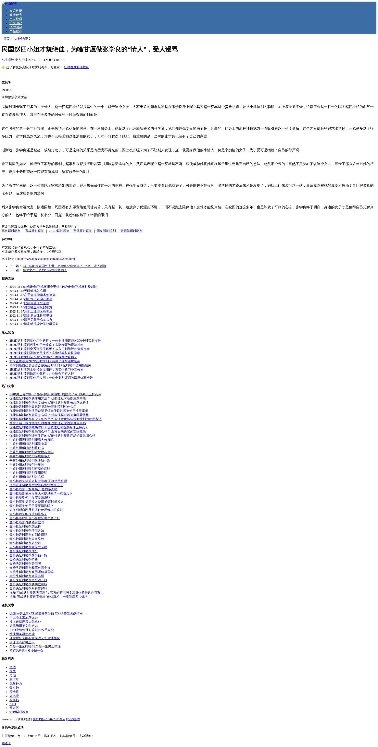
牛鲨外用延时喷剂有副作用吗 (29, 468)
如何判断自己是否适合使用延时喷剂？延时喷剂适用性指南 (50, 365)
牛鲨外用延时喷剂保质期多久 (29, 456)
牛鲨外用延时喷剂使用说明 (28, 472)
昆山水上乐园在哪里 (38, 299)
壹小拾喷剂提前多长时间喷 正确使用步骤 (38, 481)
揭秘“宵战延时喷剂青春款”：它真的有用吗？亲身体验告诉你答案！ (56, 592)
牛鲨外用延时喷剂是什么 (26, 448)
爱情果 (14, 692)
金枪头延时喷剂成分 (23, 551)
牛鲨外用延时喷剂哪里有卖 (28, 443)
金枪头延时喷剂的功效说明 (28, 584)
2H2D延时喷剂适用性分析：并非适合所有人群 (41, 373)
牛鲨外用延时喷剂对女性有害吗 (31, 452)
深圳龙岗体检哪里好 (38, 315)
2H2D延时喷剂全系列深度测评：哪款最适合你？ (43, 357)
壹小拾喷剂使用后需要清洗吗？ (31, 505)
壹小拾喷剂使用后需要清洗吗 (29, 497)
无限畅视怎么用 (35, 290)
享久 (12, 671)
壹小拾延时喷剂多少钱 (25, 543)
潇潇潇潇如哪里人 (22, 642)
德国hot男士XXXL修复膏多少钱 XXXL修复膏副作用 (46, 613)
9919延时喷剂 (18, 712)
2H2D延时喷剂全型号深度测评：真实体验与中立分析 (46, 369)
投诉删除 (74, 719)
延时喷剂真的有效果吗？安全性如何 (34, 638)
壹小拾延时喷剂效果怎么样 (28, 547)
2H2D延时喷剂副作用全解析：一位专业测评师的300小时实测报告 (55, 340)
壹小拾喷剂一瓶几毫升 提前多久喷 (33, 489)
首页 (6, 38)
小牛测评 (8, 60)
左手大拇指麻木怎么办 (40, 295)
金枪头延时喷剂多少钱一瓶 (28, 555)
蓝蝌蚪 (14, 700)
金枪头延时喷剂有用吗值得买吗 (31, 572)
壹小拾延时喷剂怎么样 (25, 526)
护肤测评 (15, 23)
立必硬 (14, 696)
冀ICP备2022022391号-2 (49, 719)
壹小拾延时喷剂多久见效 (26, 538)
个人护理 (15, 19)
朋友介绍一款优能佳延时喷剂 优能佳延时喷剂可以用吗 (47, 423)
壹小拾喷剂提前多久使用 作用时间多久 (36, 501)
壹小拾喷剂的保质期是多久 (28, 514)
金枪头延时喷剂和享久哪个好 (29, 567)
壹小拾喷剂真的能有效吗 (26, 522)
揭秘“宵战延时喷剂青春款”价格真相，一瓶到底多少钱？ (48, 596)
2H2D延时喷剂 (59, 230)
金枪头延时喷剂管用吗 (25, 563)
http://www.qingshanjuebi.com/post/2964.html (46, 258)
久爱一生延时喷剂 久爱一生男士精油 (35, 646)
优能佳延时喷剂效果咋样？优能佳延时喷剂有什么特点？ (48, 427)
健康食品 (15, 15)
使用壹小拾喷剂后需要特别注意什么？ (36, 485)
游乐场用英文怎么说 (23, 625)
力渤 (12, 675)
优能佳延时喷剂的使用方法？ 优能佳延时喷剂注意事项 (47, 398)
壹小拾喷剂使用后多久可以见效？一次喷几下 (40, 493)
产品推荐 (15, 31)
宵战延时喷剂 (34, 230)
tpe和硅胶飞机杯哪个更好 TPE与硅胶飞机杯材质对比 (60, 286)
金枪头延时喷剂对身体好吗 (28, 588)
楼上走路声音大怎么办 (25, 621)
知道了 (6, 743)
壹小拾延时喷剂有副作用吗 (28, 534)
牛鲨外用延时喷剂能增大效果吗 (31, 439)
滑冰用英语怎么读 (22, 634)
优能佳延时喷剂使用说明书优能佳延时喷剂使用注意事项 (48, 410)
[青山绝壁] (9, 3)
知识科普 (15, 10)
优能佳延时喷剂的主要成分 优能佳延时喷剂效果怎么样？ (49, 402)
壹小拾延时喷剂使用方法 (26, 530)
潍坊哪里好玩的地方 (38, 307)
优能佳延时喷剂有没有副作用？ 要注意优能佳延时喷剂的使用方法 (55, 419)
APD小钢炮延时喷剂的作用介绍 (31, 630)
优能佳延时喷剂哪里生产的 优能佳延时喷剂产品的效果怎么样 (52, 435)
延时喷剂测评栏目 (76, 67)
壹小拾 (14, 687)
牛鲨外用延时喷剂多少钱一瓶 (29, 460)
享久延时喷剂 (11, 230)
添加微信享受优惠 (14, 97)
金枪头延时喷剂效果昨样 (26, 576)
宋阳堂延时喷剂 (131, 230)
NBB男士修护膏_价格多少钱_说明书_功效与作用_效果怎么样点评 (55, 394)
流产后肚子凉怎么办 (38, 319)
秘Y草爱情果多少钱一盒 (26, 650)
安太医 (14, 707)
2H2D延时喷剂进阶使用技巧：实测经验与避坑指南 (44, 353)
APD (12, 704)
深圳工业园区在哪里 (38, 311)
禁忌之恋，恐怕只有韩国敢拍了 (45, 270)
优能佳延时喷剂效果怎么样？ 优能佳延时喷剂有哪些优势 (49, 415)
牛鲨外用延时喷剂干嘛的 (26, 464)
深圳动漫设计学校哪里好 (41, 324)
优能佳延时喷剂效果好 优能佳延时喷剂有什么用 (42, 406)
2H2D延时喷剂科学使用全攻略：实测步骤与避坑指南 (46, 344)
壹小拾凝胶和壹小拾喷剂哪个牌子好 (34, 518)
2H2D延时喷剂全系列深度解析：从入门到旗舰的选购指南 (49, 348)
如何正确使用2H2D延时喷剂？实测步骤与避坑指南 (44, 361)
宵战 (12, 667)
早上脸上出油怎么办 (23, 617)
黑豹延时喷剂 (107, 230)
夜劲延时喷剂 (82, 230)
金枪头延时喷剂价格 (23, 559)
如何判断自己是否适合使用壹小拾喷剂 (36, 510)
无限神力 (15, 683)
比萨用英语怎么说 (36, 303)
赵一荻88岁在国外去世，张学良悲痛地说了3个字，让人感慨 (64, 266)
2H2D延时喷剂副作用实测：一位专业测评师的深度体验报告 (51, 377)
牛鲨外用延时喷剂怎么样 (26, 477)
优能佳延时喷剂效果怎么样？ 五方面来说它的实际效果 (47, 431)
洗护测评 (15, 27)
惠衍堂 (14, 679)
